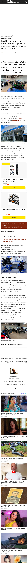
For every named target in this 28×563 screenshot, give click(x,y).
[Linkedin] (19, 55)
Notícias (5, 38)
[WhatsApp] (16, 55)
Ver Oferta (14, 187)
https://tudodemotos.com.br (14, 378)
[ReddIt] (22, 55)
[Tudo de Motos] (14, 1)
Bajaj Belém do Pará (12, 344)
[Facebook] (7, 55)
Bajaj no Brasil (19, 344)
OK (23, 560)
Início (2, 35)
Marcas (5, 35)
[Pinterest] (13, 55)
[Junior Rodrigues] (2, 52)
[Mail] (15, 387)
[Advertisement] (14, 18)
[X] (10, 55)
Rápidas (9, 38)
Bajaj (9, 35)
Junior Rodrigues (8, 52)
